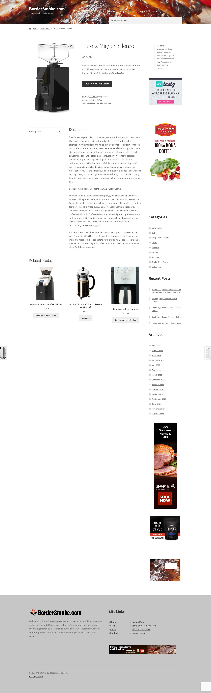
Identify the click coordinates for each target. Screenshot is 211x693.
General (155, 247)
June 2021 (156, 404)
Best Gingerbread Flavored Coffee (167, 317)
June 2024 (156, 355)
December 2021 (158, 389)
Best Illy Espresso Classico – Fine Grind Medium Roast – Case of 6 (166, 291)
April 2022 (156, 370)
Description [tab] (35, 131)
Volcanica (156, 267)
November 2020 (158, 409)
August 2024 (157, 350)
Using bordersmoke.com (144, 625)
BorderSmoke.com (47, 9)
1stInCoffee (157, 228)
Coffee (154, 233)
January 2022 (158, 384)
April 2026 (156, 345)
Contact (155, 11)
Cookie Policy (138, 632)
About (143, 11)
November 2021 (158, 394)
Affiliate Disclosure (141, 629)
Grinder (107, 103)
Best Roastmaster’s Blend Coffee (166, 323)
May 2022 (156, 365)
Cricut (154, 242)
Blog (122, 11)
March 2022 (157, 375)
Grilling (155, 252)
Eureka (100, 103)
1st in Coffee (45, 28)
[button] (71, 46)
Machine (155, 257)
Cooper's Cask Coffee (161, 237)
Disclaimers (95, 20)
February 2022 (158, 379)
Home (112, 11)
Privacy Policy (138, 621)
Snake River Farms (160, 262)
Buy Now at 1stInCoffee (97, 83)
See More (86, 318)
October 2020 (158, 413)
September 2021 (159, 399)
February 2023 (158, 360)
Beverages (91, 103)
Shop (132, 11)
